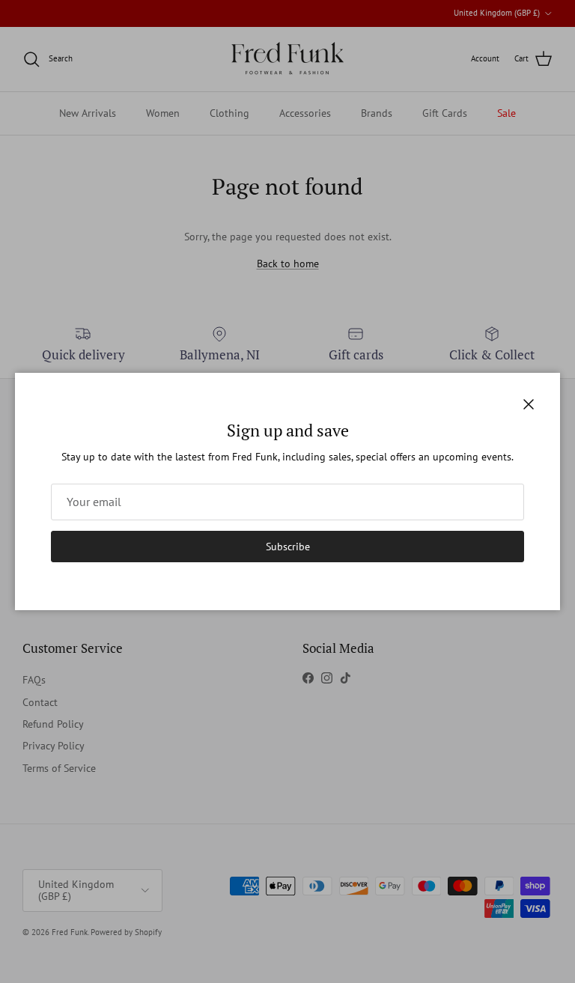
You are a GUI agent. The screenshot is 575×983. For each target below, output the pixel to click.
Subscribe (288, 546)
